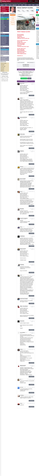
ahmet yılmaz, (22, 321)
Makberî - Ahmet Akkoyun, (24, 306)
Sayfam (3, 31)
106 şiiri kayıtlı (13, 15)
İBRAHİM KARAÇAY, (23, 366)
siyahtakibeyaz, (22, 236)
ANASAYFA (2, 4)
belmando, (23, 166)
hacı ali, (22, 191)
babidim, (23, 349)
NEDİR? (26, 4)
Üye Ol (29, 78)
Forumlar (3, 25)
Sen (38, 55)
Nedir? (3, 29)
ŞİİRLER (6, 4)
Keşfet (3, 22)
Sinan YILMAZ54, (23, 333)
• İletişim (7, 77)
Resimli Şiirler (4, 38)
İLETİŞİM (37, 4)
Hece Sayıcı (3, 58)
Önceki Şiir (20, 14)
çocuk (24, 53)
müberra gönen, (22, 134)
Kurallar (3, 67)
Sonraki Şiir (32, 14)
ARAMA (33, 4)
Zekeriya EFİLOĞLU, (23, 249)
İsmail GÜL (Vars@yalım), (24, 219)
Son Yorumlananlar (5, 44)
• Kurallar (2, 77)
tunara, (22, 403)
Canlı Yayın (3, 66)
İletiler (3, 23)
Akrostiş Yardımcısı (5, 60)
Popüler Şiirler (4, 41)
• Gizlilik (7, 76)
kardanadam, (22, 265)
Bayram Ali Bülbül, (23, 179)
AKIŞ (18, 4)
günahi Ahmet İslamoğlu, (24, 299)
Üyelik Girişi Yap (24, 78)
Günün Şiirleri (4, 37)
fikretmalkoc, (22, 209)
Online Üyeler (4, 63)
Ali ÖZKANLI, (23, 395)
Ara (2, 15)
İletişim (3, 70)
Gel (37, 36)
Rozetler (3, 64)
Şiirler (3, 17)
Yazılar (3, 20)
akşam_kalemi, (23, 84)
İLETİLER (29, 4)
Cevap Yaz (32, 95)
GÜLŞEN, (22, 98)
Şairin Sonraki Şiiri (30, 62)
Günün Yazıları (4, 51)
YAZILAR (10, 4)
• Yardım (5, 77)
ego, (21, 379)
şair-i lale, (23, 387)
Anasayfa (3, 14)
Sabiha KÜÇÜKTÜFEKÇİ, (23, 118)
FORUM (22, 4)
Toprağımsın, (22, 151)
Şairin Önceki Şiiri (21, 62)
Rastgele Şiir (4, 43)
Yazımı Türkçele (4, 57)
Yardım (3, 69)
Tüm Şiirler (3, 34)
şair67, (22, 275)
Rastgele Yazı (4, 52)
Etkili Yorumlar (4, 40)
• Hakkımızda (3, 76)
